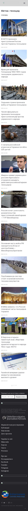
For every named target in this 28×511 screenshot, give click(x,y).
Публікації (5, 428)
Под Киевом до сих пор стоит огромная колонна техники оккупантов (12, 278)
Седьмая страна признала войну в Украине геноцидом (14, 103)
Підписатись (21, 397)
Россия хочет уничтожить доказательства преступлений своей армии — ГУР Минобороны (13, 214)
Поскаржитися (7, 459)
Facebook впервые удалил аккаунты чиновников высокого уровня (12, 375)
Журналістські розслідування (12, 425)
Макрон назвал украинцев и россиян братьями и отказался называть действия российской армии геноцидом (14, 180)
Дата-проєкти (6, 434)
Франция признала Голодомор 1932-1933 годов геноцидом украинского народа (13, 73)
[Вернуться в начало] (10, 3)
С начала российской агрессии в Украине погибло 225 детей (14, 147)
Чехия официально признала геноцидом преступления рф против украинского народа (12, 115)
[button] (24, 3)
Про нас (4, 456)
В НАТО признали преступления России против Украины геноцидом (13, 41)
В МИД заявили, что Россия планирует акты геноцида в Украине (13, 309)
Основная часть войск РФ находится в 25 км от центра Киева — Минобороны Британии (12, 247)
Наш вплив (5, 431)
